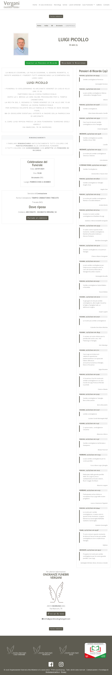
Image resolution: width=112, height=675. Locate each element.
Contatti (106, 5)
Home (35, 5)
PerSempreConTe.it (53, 672)
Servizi (65, 5)
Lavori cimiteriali (74, 5)
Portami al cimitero (37, 218)
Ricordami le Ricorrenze (74, 63)
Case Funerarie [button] (87, 5)
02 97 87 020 (57, 614)
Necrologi (57, 5)
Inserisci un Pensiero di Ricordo (41, 63)
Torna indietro (56, 16)
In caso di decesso (45, 5)
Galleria (99, 5)
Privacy (63, 672)
